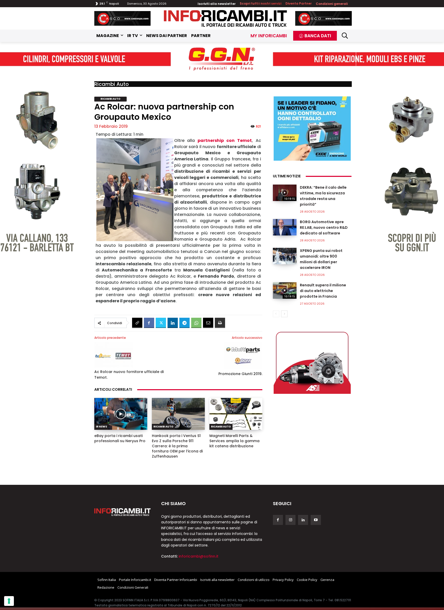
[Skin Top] (222, 59)
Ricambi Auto (111, 84)
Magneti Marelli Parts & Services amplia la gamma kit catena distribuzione (234, 441)
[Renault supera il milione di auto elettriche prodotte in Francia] (285, 290)
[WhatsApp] (196, 323)
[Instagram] (290, 520)
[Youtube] (316, 520)
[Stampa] (220, 323)
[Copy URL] (137, 323)
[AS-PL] (312, 362)
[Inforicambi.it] (225, 18)
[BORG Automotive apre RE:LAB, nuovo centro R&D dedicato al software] (285, 227)
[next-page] (284, 314)
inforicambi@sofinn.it (198, 556)
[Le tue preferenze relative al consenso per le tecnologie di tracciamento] (9, 601)
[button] (345, 36)
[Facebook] (149, 323)
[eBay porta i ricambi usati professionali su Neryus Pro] (120, 414)
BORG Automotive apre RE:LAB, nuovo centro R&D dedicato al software (324, 227)
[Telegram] (184, 323)
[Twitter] (161, 323)
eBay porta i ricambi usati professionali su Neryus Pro (119, 438)
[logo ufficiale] (122, 512)
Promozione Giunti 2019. (240, 373)
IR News (101, 427)
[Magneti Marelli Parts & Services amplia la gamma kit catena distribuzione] (235, 414)
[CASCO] (122, 18)
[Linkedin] (173, 323)
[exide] (312, 128)
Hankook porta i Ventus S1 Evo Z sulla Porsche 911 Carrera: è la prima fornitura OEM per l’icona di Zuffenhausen (177, 446)
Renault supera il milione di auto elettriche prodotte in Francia (323, 291)
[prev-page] (276, 314)
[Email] (208, 323)
